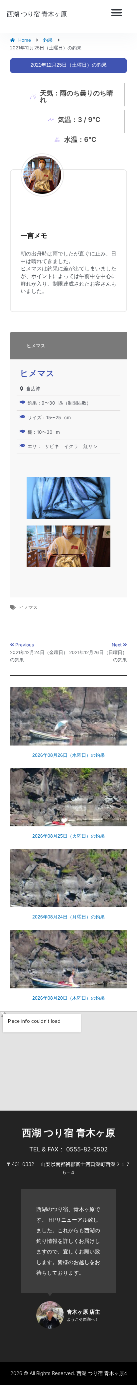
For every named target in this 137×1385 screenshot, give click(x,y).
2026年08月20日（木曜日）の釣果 (68, 998)
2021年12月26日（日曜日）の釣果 (98, 656)
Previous (24, 644)
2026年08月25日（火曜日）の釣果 (68, 836)
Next (117, 644)
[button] (116, 13)
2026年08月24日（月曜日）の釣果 (68, 916)
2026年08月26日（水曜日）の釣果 (68, 755)
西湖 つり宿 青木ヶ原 (37, 14)
